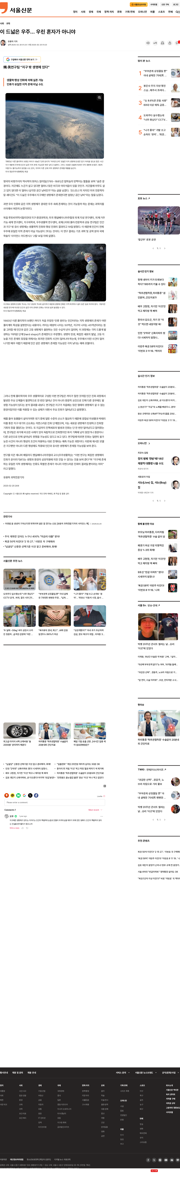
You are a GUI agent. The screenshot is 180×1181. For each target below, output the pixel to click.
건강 (102, 1122)
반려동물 (104, 1127)
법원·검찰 (22, 1095)
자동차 (40, 1104)
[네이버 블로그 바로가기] (178, 1160)
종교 (102, 1113)
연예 (170, 11)
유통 (40, 1109)
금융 (40, 1100)
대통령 (2, 1091)
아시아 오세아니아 (64, 1109)
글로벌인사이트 (63, 1127)
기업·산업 (41, 1091)
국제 (98, 11)
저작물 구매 (170, 1098)
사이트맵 (169, 1112)
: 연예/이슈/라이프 (151, 769)
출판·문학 (104, 1104)
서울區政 (85, 1100)
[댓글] (177, 43)
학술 (102, 1095)
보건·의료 (22, 1113)
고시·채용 (85, 1104)
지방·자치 (85, 1095)
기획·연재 (130, 11)
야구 (141, 1091)
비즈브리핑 (42, 1127)
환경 (20, 1100)
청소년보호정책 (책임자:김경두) (39, 1159)
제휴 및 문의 (17, 1072)
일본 (59, 1100)
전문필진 (123, 1115)
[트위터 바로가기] (154, 1160)
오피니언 (142, 11)
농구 (141, 1104)
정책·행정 (85, 1091)
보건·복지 (22, 1118)
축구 (141, 1095)
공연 (102, 1136)
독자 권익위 (170, 1094)
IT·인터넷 (41, 1118)
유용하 (10, 41)
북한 (1, 1100)
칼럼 (122, 1110)
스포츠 (161, 11)
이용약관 (3, 1159)
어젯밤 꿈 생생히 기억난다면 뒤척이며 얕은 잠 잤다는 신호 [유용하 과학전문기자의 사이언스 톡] (47, 523)
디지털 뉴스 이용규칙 (62, 1159)
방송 (141, 1124)
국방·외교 (3, 1104)
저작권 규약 (170, 1103)
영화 (102, 1131)
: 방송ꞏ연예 (147, 605)
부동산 (40, 1095)
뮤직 (141, 1137)
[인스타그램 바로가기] (160, 1160)
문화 (119, 11)
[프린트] (162, 43)
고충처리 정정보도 (173, 1107)
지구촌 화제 (61, 1122)
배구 (141, 1109)
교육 (20, 1104)
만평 (122, 1119)
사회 (83, 11)
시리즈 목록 (124, 1091)
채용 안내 (32, 1072)
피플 (152, 11)
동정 (122, 1139)
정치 (75, 11)
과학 (8, 23)
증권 (40, 1113)
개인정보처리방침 (16, 1159)
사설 (122, 1106)
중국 (59, 1095)
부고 (122, 1143)
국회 (1, 1095)
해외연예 (143, 1133)
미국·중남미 (61, 1113)
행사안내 (4, 1072)
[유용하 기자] (3, 43)
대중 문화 (104, 1109)
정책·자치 (109, 11)
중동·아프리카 (62, 1104)
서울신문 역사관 (172, 1090)
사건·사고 (22, 1091)
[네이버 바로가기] (172, 1160)
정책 (40, 1122)
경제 (91, 11)
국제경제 (60, 1091)
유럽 (59, 1118)
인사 (122, 1134)
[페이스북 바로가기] (148, 1160)
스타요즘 (143, 1142)
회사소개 (169, 1085)
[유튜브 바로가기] (166, 1160)
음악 (102, 1091)
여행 (102, 1118)
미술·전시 (104, 1100)
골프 (141, 1100)
